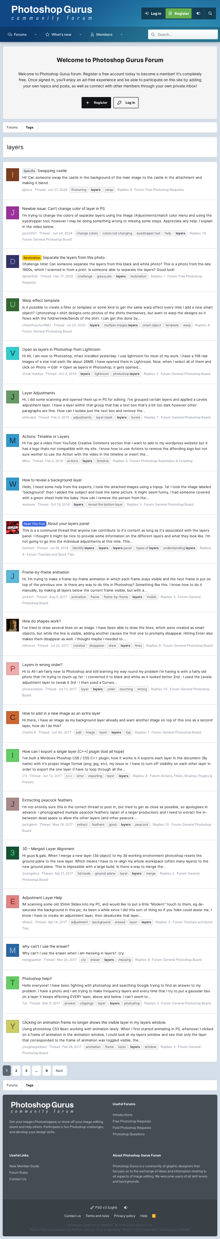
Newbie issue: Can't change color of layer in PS (63, 208)
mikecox (28, 645)
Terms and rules (97, 1216)
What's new (61, 34)
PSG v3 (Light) (105, 1207)
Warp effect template (41, 300)
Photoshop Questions (129, 1134)
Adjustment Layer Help (42, 897)
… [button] (36, 1071)
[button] (36, 34)
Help (143, 1216)
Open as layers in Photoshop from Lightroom (61, 349)
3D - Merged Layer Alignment (48, 848)
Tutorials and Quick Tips (56, 554)
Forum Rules (18, 1172)
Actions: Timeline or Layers (45, 436)
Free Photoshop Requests (164, 190)
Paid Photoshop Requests (132, 1128)
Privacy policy (124, 1216)
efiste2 (27, 922)
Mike (26, 461)
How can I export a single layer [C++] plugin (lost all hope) (73, 751)
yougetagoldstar (34, 1047)
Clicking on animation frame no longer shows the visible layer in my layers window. (94, 1022)
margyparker (31, 960)
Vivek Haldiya (32, 374)
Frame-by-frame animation (45, 572)
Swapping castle (45, 170)
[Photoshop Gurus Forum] (41, 1113)
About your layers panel (56, 523)
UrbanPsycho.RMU (36, 325)
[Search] (210, 13)
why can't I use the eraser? (45, 946)
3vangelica (30, 873)
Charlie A (29, 732)
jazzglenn (29, 824)
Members (104, 34)
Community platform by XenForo (110, 1225)
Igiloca (27, 190)
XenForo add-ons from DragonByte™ (96, 1229)
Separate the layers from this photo (64, 257)
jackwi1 (28, 597)
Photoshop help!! (37, 978)
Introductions (122, 1115)
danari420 (30, 276)
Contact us (72, 1216)
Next (59, 1071)
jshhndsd (29, 417)
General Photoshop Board (52, 239)
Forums (20, 34)
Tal (24, 1003)
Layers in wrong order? (42, 664)
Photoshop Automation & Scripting (166, 461)
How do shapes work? (41, 621)
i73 (24, 776)
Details (184, 1229)
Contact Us (17, 1179)
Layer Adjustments (38, 393)
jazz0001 (29, 233)
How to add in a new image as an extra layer (61, 713)
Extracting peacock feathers (47, 800)
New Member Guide (24, 1166)
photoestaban (32, 689)
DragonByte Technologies (160, 1229)
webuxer (28, 504)
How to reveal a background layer (52, 480)
